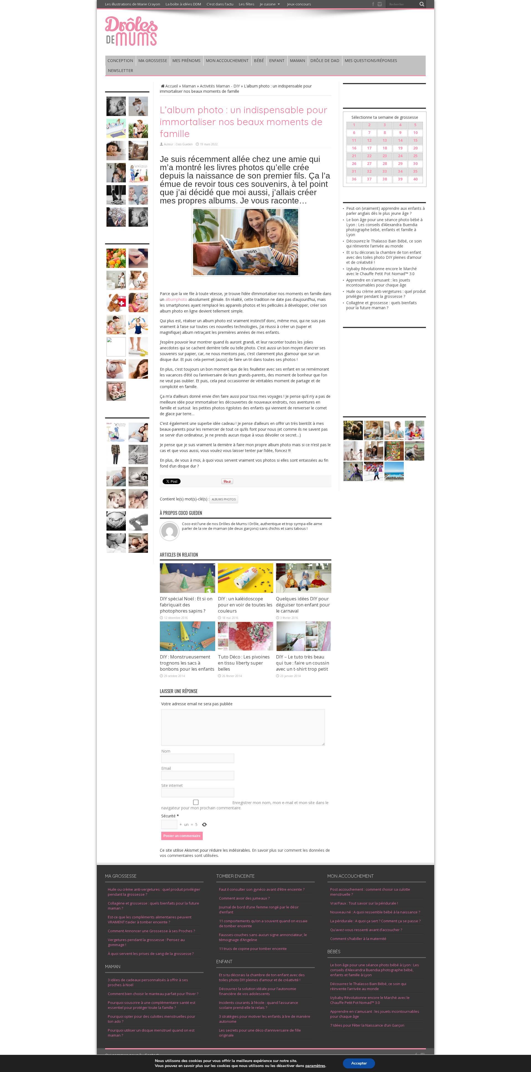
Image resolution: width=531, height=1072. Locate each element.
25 (415, 155)
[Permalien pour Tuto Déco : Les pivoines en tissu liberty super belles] (245, 649)
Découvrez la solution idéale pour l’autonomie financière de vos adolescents (257, 991)
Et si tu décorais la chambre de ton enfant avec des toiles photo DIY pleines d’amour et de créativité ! (383, 257)
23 (384, 155)
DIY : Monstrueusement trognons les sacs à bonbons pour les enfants (187, 663)
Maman (189, 86)
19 (400, 148)
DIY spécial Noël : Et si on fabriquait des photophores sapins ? (186, 605)
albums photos (224, 499)
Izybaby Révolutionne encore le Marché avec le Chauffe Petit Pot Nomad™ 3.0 (381, 271)
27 (369, 163)
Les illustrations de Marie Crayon (132, 4)
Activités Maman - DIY (220, 86)
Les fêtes (246, 4)
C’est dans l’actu (220, 4)
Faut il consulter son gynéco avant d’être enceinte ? (261, 889)
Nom (165, 751)
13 (384, 140)
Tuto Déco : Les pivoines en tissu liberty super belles (244, 663)
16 (354, 148)
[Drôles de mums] (131, 42)
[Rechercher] (422, 4)
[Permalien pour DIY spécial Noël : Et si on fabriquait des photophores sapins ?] (187, 591)
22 (369, 155)
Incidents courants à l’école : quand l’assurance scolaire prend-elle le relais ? (258, 1005)
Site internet (172, 785)
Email (166, 768)
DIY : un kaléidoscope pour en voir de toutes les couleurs (245, 605)
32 (369, 171)
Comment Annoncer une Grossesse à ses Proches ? (151, 930)
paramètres (315, 1065)
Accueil (171, 86)
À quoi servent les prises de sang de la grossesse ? (151, 953)
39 (400, 179)
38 (384, 179)
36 (354, 179)
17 (369, 148)
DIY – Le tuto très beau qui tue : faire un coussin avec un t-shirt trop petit (302, 663)
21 (354, 155)
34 (400, 171)
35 (415, 171)
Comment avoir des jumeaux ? (244, 898)
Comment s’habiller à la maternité (358, 938)
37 (369, 179)
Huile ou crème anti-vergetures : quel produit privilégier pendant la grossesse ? (386, 294)
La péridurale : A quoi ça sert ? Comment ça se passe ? (375, 920)
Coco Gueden (184, 144)
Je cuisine (268, 4)
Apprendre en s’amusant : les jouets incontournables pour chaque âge (378, 282)
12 (369, 140)
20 (415, 148)
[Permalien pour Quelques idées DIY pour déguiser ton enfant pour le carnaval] (303, 591)
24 (400, 155)
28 (384, 163)
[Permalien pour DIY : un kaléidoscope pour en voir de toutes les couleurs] (245, 591)
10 (415, 132)
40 (415, 179)
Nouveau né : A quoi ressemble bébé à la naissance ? (375, 912)
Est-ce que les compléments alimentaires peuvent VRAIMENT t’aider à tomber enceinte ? (149, 919)
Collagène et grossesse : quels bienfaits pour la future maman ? (381, 305)
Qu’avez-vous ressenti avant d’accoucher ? (366, 929)
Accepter (359, 1063)
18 (384, 148)
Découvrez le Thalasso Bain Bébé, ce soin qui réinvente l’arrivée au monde (384, 243)
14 (400, 140)
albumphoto (176, 299)
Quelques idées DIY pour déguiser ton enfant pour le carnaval (303, 605)
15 (415, 140)
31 (354, 171)
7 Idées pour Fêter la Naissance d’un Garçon (367, 1025)
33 (384, 171)
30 (415, 163)
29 (400, 163)
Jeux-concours (299, 4)
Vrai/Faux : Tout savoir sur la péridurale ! (364, 903)
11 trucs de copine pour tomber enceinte (253, 948)
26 (354, 163)
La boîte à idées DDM (183, 4)
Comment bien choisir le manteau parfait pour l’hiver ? (153, 993)
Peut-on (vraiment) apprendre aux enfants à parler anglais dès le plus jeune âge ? (385, 211)
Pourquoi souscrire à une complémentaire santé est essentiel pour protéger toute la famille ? (151, 1005)
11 (354, 140)
